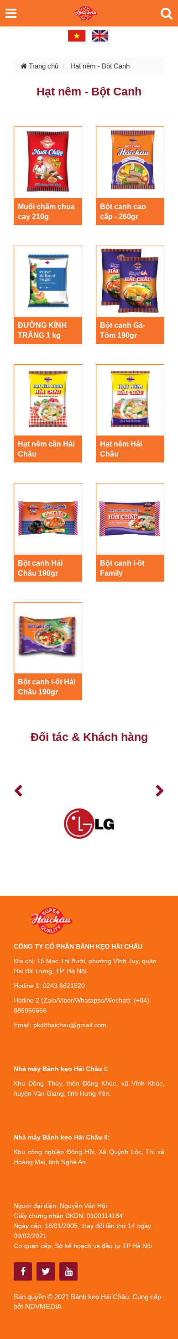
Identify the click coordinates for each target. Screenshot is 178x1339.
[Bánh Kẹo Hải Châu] (23, 1271)
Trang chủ (42, 66)
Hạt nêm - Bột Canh (100, 66)
